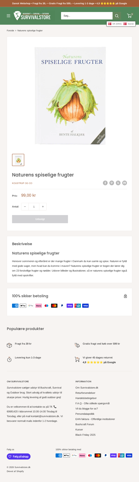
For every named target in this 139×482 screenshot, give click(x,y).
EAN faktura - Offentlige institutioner (95, 419)
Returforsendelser (85, 392)
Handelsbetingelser (86, 398)
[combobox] (87, 15)
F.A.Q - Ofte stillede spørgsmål (92, 403)
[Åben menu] (8, 15)
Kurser (79, 429)
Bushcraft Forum (84, 424)
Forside (10, 30)
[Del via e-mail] (124, 182)
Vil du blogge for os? (86, 408)
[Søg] (117, 15)
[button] (121, 23)
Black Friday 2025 (85, 434)
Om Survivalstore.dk (86, 387)
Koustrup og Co (22, 183)
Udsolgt (40, 219)
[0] (129, 16)
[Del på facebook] (105, 182)
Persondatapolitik (84, 413)
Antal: (15, 206)
